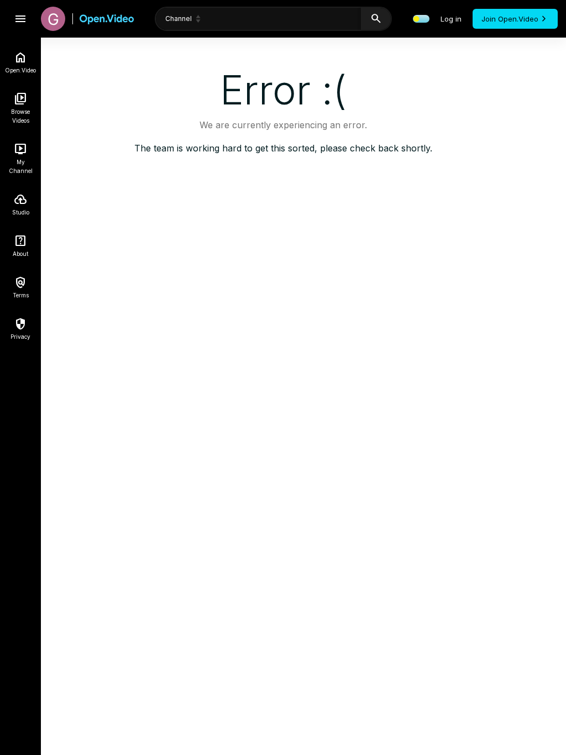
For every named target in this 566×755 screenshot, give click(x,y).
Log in (451, 18)
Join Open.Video (509, 18)
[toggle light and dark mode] (421, 19)
